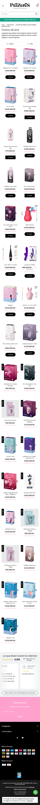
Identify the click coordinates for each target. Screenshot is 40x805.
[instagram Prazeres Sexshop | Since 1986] (17, 738)
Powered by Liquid (20, 794)
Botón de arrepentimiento (20, 789)
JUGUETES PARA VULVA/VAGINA (25, 25)
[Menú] (3, 6)
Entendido (30, 801)
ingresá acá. (32, 787)
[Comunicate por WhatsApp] (35, 792)
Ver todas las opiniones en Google (20, 693)
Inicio (3, 25)
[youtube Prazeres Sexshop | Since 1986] (22, 738)
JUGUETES (10, 25)
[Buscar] (36, 14)
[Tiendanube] (20, 792)
